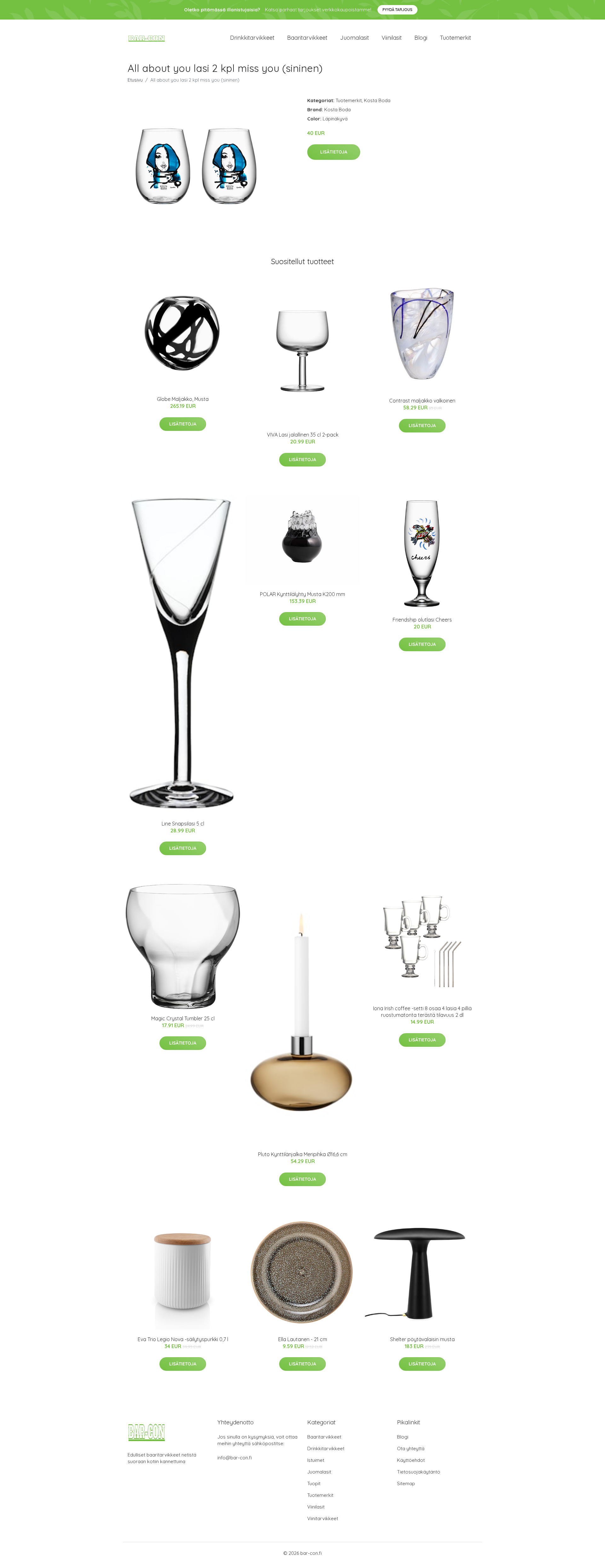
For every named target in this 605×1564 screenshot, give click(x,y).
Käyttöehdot (411, 1460)
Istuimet (315, 1460)
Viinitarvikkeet (322, 1518)
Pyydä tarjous (397, 9)
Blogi (420, 37)
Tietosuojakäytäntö (418, 1472)
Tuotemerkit (455, 37)
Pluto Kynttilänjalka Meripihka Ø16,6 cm (302, 1154)
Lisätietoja (333, 152)
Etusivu (135, 80)
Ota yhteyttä (410, 1448)
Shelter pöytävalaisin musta (422, 1339)
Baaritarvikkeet (307, 37)
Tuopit (313, 1483)
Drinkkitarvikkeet (252, 37)
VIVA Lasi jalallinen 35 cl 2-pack (302, 435)
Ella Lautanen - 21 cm (302, 1339)
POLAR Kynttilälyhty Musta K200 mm (302, 594)
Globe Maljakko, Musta (183, 399)
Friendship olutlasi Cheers (422, 620)
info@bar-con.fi (234, 1458)
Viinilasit (392, 37)
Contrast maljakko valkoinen (422, 400)
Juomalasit (354, 37)
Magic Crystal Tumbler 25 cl (183, 1018)
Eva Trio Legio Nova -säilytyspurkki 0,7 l (183, 1339)
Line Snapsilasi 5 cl (183, 823)
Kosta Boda (377, 100)
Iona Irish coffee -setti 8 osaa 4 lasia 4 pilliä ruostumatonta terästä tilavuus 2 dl (422, 1011)
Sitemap (406, 1483)
